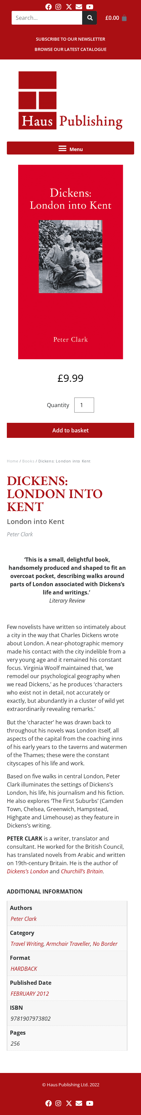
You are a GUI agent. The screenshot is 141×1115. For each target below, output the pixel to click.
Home (12, 461)
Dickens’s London (27, 871)
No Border (105, 944)
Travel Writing (27, 944)
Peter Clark (24, 919)
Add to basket (70, 430)
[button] (70, 148)
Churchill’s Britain (82, 871)
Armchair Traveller (68, 944)
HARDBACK (24, 968)
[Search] (89, 18)
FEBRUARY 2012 (30, 993)
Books (28, 461)
